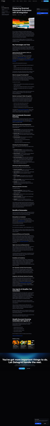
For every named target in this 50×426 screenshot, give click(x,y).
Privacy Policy (40, 14)
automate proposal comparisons (25, 282)
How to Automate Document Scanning (5, 9)
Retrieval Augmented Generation (23, 109)
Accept (38, 423)
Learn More (28, 368)
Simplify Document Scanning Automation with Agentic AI (5, 14)
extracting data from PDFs (22, 57)
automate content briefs (24, 241)
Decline (45, 423)
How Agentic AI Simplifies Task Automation (6, 12)
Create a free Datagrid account (17, 335)
